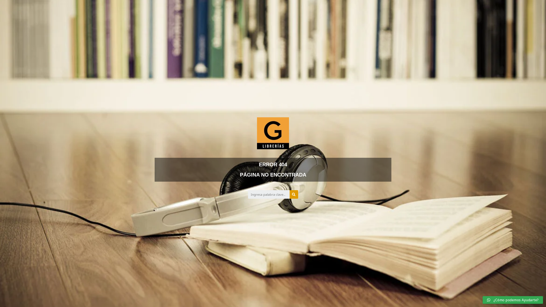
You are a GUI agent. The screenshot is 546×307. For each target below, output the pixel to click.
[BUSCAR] (294, 194)
